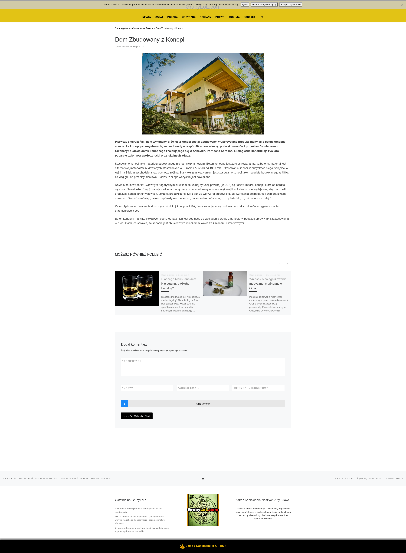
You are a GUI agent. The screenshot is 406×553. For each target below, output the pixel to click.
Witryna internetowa (251, 388)
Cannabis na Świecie (142, 28)
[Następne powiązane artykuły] (287, 263)
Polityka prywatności (291, 4)
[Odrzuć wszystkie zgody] (402, 4)
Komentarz (132, 361)
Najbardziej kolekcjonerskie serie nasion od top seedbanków (138, 510)
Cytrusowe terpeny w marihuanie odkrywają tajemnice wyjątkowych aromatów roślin (142, 529)
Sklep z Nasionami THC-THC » (206, 545)
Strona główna (122, 28)
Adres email (188, 388)
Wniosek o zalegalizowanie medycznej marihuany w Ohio (267, 283)
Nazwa (128, 388)
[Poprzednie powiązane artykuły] (279, 263)
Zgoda (245, 4)
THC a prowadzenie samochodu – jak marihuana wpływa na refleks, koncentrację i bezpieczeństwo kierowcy (140, 520)
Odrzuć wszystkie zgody (264, 4)
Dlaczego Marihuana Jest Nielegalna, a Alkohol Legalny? (178, 283)
